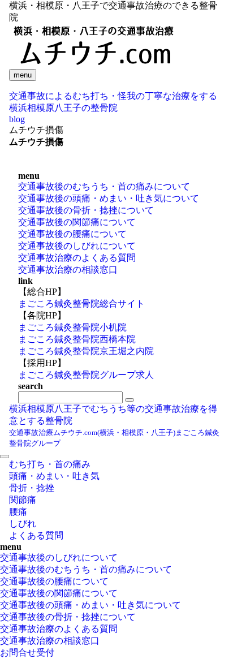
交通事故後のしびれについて (77, 246)
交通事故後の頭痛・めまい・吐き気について (108, 198)
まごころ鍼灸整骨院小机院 (72, 327)
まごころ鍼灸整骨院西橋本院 (77, 339)
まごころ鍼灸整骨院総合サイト (81, 303)
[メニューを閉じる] (4, 456)
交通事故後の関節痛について (77, 222)
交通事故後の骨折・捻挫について (86, 210)
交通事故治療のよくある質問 (77, 257)
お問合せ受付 (27, 652)
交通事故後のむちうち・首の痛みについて (104, 186)
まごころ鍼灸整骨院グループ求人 (86, 375)
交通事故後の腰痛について (72, 234)
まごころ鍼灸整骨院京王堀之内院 (86, 351)
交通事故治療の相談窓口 (68, 269)
